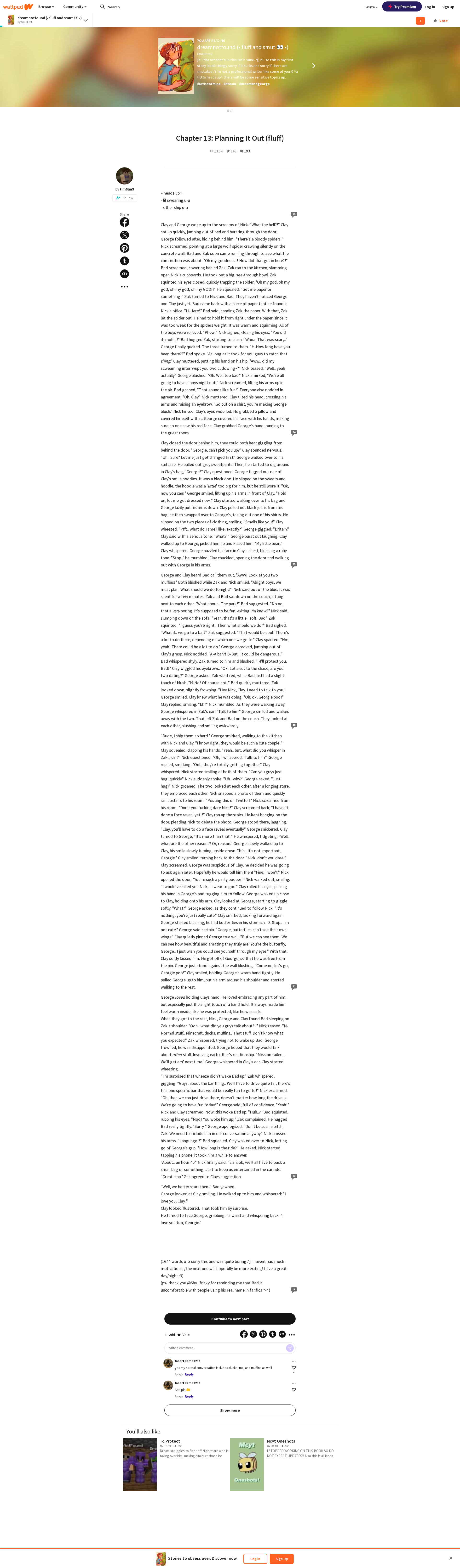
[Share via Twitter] (124, 235)
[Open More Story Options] (124, 286)
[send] (290, 1348)
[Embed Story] (124, 274)
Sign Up (282, 1558)
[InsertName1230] (168, 1363)
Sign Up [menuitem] (448, 6)
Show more (230, 1410)
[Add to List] (420, 21)
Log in (255, 1558)
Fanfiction (205, 54)
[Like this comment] (293, 1368)
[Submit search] (102, 7)
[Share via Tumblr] (124, 261)
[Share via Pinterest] (124, 248)
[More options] (294, 1361)
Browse (45, 6)
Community (73, 6)
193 (247, 151)
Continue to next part (230, 1318)
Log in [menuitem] (430, 6)
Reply (189, 1374)
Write (370, 7)
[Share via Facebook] (124, 222)
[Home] (18, 6)
